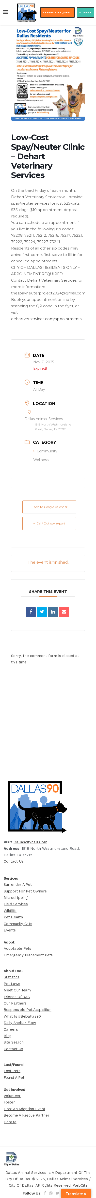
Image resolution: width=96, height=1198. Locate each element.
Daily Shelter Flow (20, 1023)
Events (10, 930)
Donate (85, 12)
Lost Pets (12, 1071)
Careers (11, 1029)
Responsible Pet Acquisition (27, 1009)
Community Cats (18, 924)
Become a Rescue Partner (26, 1115)
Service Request (57, 12)
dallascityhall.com (30, 842)
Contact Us (14, 861)
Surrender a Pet (18, 884)
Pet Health (13, 917)
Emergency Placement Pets (28, 955)
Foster (9, 1102)
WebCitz (80, 1185)
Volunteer (12, 1096)
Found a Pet (14, 1077)
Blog (8, 1036)
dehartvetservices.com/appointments (46, 318)
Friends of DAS (17, 997)
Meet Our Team (17, 990)
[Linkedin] (53, 612)
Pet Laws (12, 984)
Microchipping (16, 897)
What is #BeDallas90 (22, 1016)
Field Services (16, 904)
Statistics (11, 977)
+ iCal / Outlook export (49, 523)
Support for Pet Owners (25, 891)
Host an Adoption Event (24, 1109)
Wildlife (10, 910)
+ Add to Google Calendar (49, 507)
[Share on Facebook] (31, 612)
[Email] (64, 612)
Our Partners (15, 1003)
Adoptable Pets (17, 948)
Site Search (13, 1042)
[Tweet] (42, 612)
